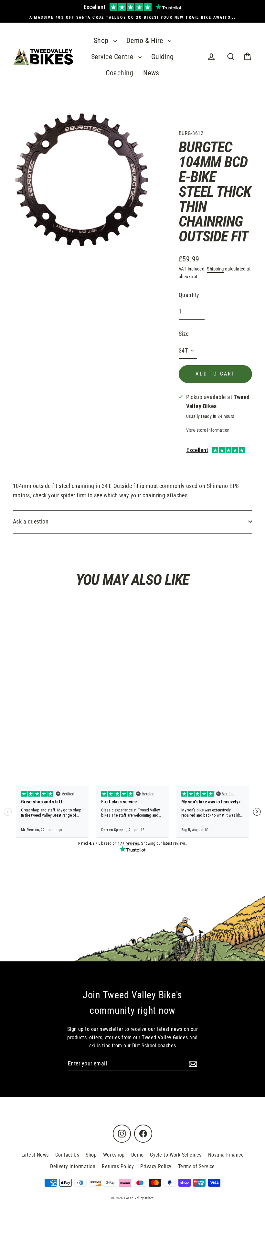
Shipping (215, 269)
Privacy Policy (155, 1166)
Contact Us (67, 1155)
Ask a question (30, 521)
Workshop (114, 1155)
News (151, 73)
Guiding (162, 57)
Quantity (189, 294)
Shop (102, 41)
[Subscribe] (192, 1064)
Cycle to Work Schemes (175, 1155)
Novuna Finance (226, 1155)
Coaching (119, 73)
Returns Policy (118, 1166)
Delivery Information (72, 1166)
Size (184, 333)
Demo (137, 1155)
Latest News (35, 1155)
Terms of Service (196, 1166)
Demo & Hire (145, 41)
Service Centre (113, 57)
